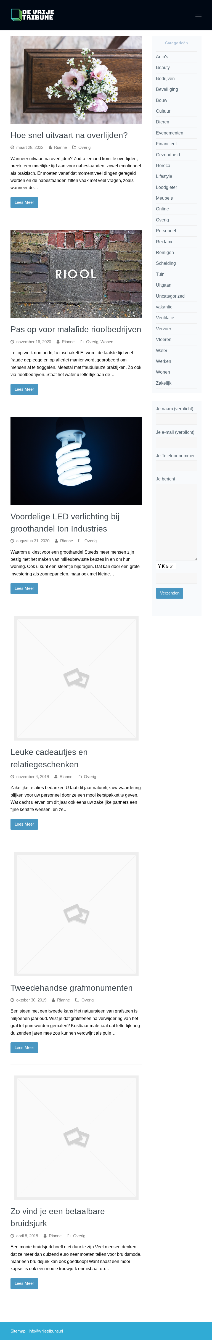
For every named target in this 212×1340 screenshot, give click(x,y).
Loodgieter (166, 187)
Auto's (162, 56)
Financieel (166, 143)
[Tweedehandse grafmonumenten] (76, 972)
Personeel (166, 230)
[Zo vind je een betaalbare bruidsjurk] (76, 1196)
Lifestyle (164, 176)
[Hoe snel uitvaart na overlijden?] (76, 120)
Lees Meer (24, 202)
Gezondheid (168, 154)
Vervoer (163, 328)
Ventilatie (165, 317)
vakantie (164, 307)
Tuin (160, 274)
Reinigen (165, 252)
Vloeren (163, 339)
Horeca (163, 165)
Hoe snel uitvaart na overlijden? (69, 135)
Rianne (60, 147)
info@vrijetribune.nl (46, 1331)
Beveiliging (167, 89)
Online (162, 209)
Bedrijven (165, 78)
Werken (163, 361)
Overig (84, 147)
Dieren (162, 122)
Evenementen (169, 133)
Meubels (164, 198)
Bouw (161, 100)
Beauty (163, 67)
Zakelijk (163, 383)
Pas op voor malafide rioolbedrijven (75, 329)
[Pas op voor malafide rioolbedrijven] (76, 314)
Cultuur (163, 111)
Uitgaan (163, 285)
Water (161, 350)
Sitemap (17, 1331)
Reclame (165, 241)
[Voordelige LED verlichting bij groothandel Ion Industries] (76, 501)
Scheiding (166, 263)
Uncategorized (170, 296)
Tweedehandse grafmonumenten (71, 987)
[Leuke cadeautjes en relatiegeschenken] (76, 736)
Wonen (106, 342)
